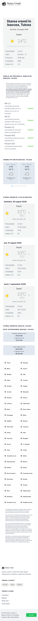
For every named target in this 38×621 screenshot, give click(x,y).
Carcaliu (9, 392)
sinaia (12, 584)
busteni (5, 584)
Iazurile (9, 485)
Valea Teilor (10, 426)
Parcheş (25, 485)
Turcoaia (25, 380)
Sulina (8, 380)
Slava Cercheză (11, 473)
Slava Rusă (10, 479)
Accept (31, 615)
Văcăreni (9, 397)
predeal (19, 584)
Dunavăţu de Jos (11, 502)
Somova (25, 397)
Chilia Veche (26, 403)
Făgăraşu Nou (26, 490)
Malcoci (25, 461)
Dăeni (8, 409)
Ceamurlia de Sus (27, 473)
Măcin (8, 368)
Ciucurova (9, 438)
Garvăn (9, 444)
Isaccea (25, 368)
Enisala (25, 467)
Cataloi (25, 450)
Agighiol (9, 421)
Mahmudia (26, 392)
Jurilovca (9, 403)
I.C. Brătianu (26, 444)
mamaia (4, 598)
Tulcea (8, 362)
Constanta (5, 595)
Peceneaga (10, 415)
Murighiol (25, 438)
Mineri (24, 415)
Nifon (8, 490)
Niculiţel (9, 374)
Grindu (8, 432)
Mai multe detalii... (13, 617)
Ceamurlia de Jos (11, 456)
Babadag (25, 362)
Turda (8, 450)
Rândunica (10, 496)
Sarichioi (9, 386)
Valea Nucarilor (11, 461)
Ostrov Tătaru (26, 409)
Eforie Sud (5, 601)
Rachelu (25, 479)
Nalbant (9, 467)
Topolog (25, 386)
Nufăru (25, 456)
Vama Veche (6, 604)
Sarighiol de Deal (27, 502)
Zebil (24, 432)
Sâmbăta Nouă (27, 496)
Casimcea (25, 426)
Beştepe (25, 421)
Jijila (24, 374)
